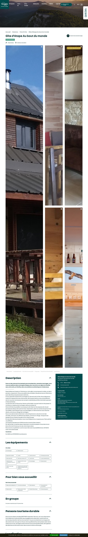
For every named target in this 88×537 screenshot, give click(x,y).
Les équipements (17, 371)
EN (78, 6)
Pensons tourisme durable (47, 371)
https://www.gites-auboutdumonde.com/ (69, 387)
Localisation (57, 371)
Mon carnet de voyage (66, 4)
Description (9, 371)
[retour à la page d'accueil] (4, 4)
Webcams (36, 3)
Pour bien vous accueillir (27, 371)
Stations (44, 3)
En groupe (37, 371)
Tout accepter (54, 535)
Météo (51, 3)
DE (78, 8)
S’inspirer (12, 3)
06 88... (65, 382)
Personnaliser (63, 535)
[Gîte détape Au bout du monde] (24, 206)
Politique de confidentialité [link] (74, 535)
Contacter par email (64, 385)
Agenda (58, 3)
